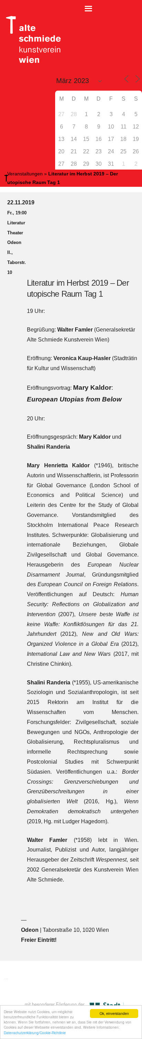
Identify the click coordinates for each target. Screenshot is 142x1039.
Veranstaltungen (25, 173)
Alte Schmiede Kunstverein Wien (31, 39)
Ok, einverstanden (114, 1013)
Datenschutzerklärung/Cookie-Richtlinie (35, 1032)
